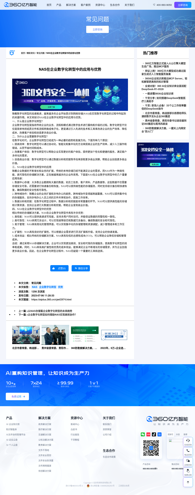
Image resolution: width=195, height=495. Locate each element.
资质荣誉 (107, 429)
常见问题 (40, 52)
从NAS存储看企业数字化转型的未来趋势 (50, 311)
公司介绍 (107, 434)
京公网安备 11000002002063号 (102, 486)
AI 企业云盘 (12, 440)
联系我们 (107, 424)
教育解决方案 (44, 445)
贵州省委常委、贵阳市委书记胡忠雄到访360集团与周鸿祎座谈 (164, 122)
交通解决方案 (44, 434)
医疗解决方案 (44, 429)
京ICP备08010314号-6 (74, 486)
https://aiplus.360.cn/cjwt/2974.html (51, 299)
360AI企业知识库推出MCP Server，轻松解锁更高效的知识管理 (164, 80)
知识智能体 (11, 429)
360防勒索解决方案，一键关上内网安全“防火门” (164, 130)
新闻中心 (75, 424)
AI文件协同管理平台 (15, 434)
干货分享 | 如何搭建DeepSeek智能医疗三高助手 (164, 99)
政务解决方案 (44, 424)
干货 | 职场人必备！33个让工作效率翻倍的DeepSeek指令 (164, 107)
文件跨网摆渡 (44, 466)
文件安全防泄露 (45, 460)
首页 (49, 5)
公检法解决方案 (45, 440)
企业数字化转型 (47, 287)
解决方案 (71, 5)
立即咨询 (183, 5)
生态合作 (115, 5)
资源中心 (100, 5)
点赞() (62, 268)
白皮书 (74, 429)
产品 (58, 5)
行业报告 (75, 434)
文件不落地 (43, 450)
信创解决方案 (44, 471)
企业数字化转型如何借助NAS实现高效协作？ (52, 314)
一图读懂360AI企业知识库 (159, 93)
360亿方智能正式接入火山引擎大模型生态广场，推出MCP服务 (164, 65)
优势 (60, 287)
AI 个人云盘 (12, 445)
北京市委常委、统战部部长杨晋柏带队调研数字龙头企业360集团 (164, 115)
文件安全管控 (44, 455)
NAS (34, 287)
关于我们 (129, 5)
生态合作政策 (109, 457)
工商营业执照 (123, 486)
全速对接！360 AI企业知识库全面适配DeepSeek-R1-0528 (164, 87)
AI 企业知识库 (13, 424)
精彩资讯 (31, 52)
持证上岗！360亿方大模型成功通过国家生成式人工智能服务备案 (164, 72)
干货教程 (75, 440)
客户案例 (85, 5)
